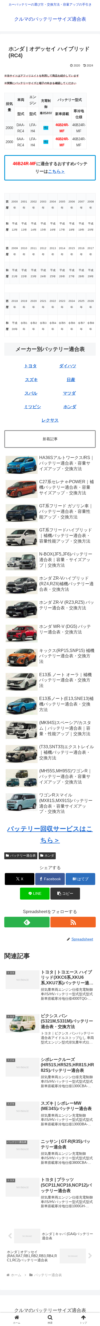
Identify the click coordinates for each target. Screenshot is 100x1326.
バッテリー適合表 (23, 855)
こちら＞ (56, 171)
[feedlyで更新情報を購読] (27, 922)
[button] (89, 898)
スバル (31, 393)
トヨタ (30, 366)
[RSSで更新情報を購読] (73, 922)
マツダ (69, 393)
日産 (71, 379)
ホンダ (69, 406)
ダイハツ (67, 366)
